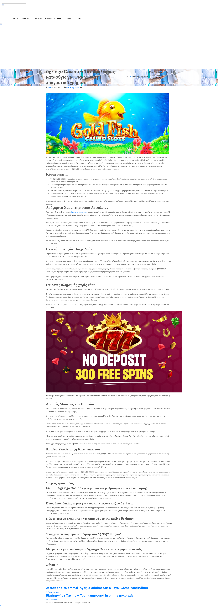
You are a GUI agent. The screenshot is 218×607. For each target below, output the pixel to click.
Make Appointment (53, 18)
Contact (78, 18)
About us (25, 18)
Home (15, 18)
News (69, 18)
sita (49, 87)
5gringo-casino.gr (79, 212)
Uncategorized (72, 87)
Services (38, 18)
